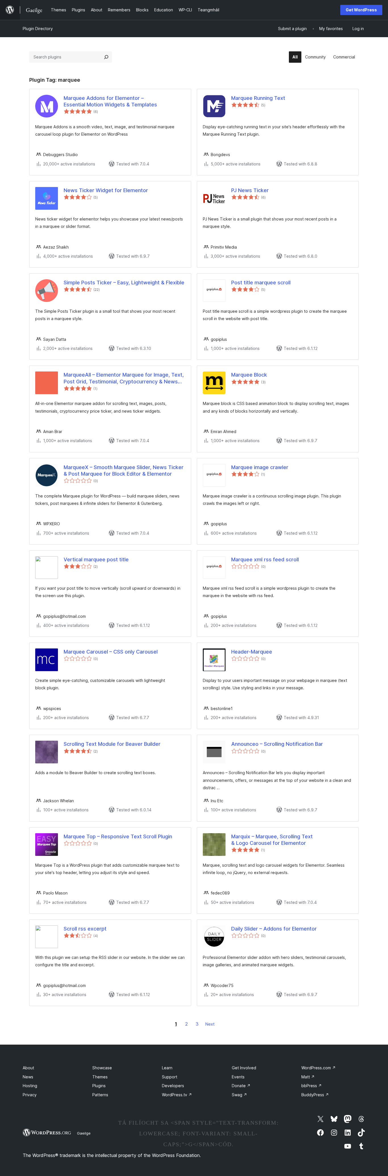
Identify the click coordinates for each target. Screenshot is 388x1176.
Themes (100, 1076)
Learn (167, 1067)
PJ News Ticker (250, 190)
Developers (173, 1085)
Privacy (30, 1094)
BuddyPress (315, 1094)
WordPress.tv (177, 1094)
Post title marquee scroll (261, 282)
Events (238, 1076)
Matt (308, 1076)
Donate (241, 1085)
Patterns (100, 1094)
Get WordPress (361, 9)
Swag (239, 1094)
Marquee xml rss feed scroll (265, 559)
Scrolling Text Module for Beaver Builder (112, 744)
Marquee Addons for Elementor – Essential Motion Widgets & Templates (110, 101)
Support (169, 1076)
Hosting (30, 1085)
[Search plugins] (106, 57)
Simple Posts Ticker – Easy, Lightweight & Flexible (124, 282)
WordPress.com (318, 1067)
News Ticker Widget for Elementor (106, 190)
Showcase (102, 1067)
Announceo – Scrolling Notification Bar (277, 744)
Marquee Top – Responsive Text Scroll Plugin (118, 836)
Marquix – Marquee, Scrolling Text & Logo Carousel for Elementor (272, 839)
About (28, 1067)
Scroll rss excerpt (85, 929)
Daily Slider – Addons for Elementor (274, 929)
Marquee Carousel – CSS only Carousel (111, 652)
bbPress (311, 1085)
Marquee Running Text (258, 98)
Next (209, 1024)
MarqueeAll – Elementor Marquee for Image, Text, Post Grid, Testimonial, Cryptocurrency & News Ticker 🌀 (124, 378)
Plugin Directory (38, 28)
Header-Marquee (251, 652)
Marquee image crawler (259, 467)
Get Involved (244, 1067)
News (28, 1076)
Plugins (99, 1085)
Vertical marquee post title (96, 559)
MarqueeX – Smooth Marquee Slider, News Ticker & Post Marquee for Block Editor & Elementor (123, 470)
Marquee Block (249, 375)
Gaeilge (84, 1133)
